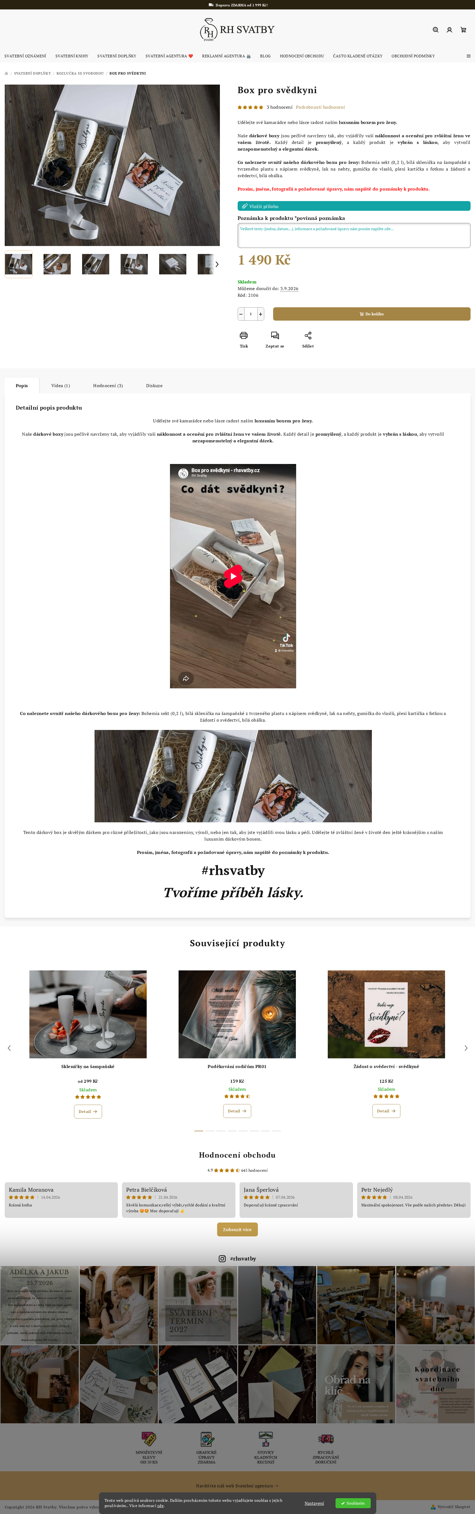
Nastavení (314, 1503)
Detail (85, 1111)
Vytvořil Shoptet (454, 1506)
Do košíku (374, 313)
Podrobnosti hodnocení (320, 107)
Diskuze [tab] (154, 385)
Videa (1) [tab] (60, 385)
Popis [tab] (22, 385)
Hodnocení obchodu (237, 1155)
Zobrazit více (237, 1229)
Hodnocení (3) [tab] (108, 385)
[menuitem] (25, 56)
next (466, 1048)
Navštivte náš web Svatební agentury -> (237, 1486)
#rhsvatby (243, 1258)
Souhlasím (356, 1503)
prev (9, 1048)
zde (160, 1505)
